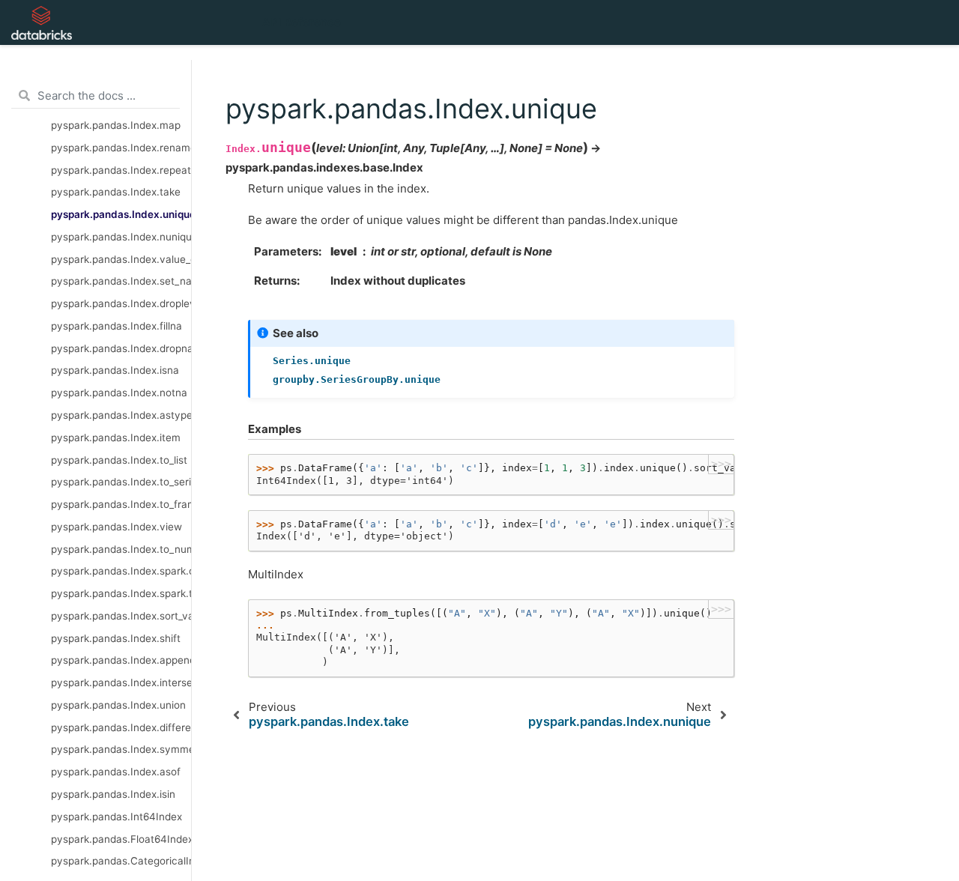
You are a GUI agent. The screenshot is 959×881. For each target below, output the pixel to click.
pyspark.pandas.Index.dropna (121, 348)
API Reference (301, 22)
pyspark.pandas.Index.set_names (121, 281)
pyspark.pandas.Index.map (116, 125)
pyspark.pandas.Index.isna (115, 370)
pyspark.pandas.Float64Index (121, 839)
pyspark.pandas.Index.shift (116, 638)
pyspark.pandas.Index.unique (121, 214)
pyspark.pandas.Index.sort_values (121, 616)
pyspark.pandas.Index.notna (119, 393)
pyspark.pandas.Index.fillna (116, 326)
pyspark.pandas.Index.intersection (121, 682)
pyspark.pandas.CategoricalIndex (121, 861)
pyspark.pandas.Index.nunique (121, 237)
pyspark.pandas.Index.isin (113, 794)
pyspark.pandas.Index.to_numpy (121, 549)
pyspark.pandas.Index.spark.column (121, 571)
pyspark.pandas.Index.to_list (119, 460)
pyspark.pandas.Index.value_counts (121, 259)
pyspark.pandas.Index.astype (121, 415)
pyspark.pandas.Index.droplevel (121, 303)
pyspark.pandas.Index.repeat (121, 170)
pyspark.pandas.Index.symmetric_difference (121, 749)
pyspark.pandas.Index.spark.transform (121, 593)
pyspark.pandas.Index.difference (121, 727)
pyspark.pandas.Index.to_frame (121, 504)
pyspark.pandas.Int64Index (116, 817)
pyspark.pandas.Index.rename (121, 148)
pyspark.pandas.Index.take (116, 192)
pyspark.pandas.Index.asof (116, 772)
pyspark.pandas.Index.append (121, 660)
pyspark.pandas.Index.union (118, 705)
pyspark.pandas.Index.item (116, 437)
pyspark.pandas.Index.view (116, 527)
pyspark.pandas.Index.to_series (121, 482)
